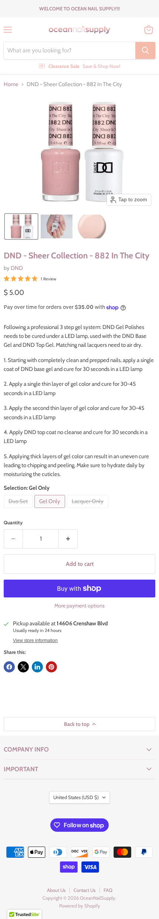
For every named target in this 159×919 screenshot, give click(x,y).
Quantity (13, 522)
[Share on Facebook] (9, 666)
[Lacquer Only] (88, 509)
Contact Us (84, 890)
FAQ (108, 890)
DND (17, 268)
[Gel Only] (50, 509)
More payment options (79, 606)
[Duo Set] (19, 509)
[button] (21, 226)
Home (11, 84)
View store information (35, 640)
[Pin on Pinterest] (51, 666)
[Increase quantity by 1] (68, 538)
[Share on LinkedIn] (37, 666)
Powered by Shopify (79, 906)
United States (76, 797)
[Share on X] (23, 666)
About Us (56, 890)
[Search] (145, 50)
